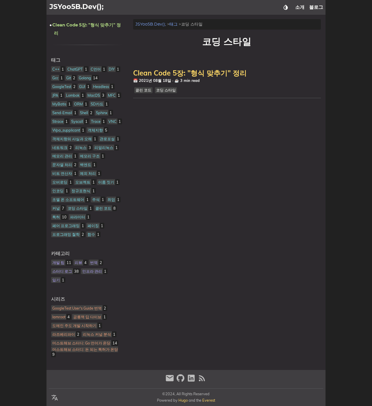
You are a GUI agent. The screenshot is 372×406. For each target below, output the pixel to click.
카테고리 (60, 253)
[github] (181, 380)
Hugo (183, 400)
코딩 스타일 (166, 90)
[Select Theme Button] (285, 7)
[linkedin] (192, 380)
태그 (173, 24)
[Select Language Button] (54, 398)
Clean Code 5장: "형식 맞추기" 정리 (190, 73)
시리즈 (58, 299)
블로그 (316, 7)
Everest (208, 400)
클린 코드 (143, 90)
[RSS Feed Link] (202, 380)
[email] (170, 380)
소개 (300, 7)
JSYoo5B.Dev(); (150, 24)
